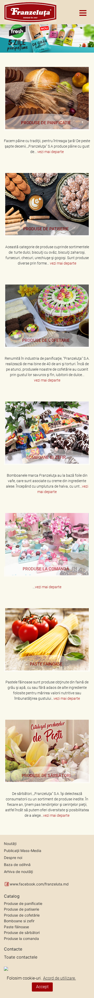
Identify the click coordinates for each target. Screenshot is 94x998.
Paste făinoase (16, 927)
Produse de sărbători (22, 932)
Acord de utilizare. (59, 978)
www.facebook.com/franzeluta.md (39, 884)
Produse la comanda (21, 938)
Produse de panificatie (23, 903)
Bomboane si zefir (19, 921)
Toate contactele (20, 957)
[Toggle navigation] (82, 12)
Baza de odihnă (17, 864)
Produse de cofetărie (22, 915)
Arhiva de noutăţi (18, 871)
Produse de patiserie (21, 909)
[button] (12, 38)
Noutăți (10, 843)
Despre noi (13, 857)
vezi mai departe (50, 152)
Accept (42, 986)
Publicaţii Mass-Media (22, 850)
